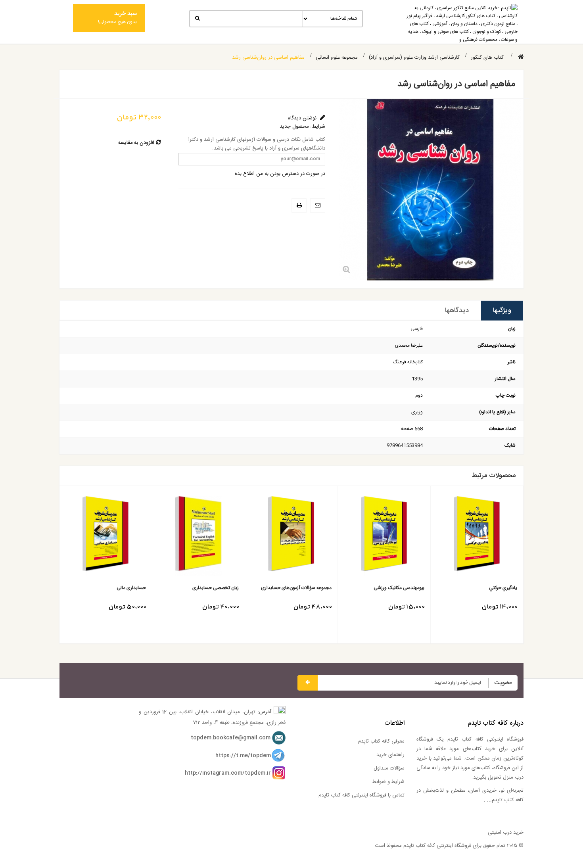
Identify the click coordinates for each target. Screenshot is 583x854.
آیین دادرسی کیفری (207, 588)
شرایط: (317, 126)
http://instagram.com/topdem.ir (228, 773)
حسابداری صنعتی (395, 588)
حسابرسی (495, 588)
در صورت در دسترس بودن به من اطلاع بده (280, 173)
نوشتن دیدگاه (303, 118)
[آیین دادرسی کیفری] (186, 536)
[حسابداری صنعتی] (372, 536)
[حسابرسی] (464, 536)
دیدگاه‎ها (457, 310)
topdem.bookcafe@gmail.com (230, 737)
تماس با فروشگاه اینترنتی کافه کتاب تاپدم (361, 795)
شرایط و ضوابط (388, 781)
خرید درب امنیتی (506, 832)
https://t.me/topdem (243, 755)
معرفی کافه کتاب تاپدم (381, 741)
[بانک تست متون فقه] (279, 536)
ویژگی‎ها (502, 310)
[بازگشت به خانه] (521, 57)
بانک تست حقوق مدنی (111, 588)
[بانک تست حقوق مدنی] (93, 536)
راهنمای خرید (390, 754)
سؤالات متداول (389, 768)
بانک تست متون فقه (299, 588)
